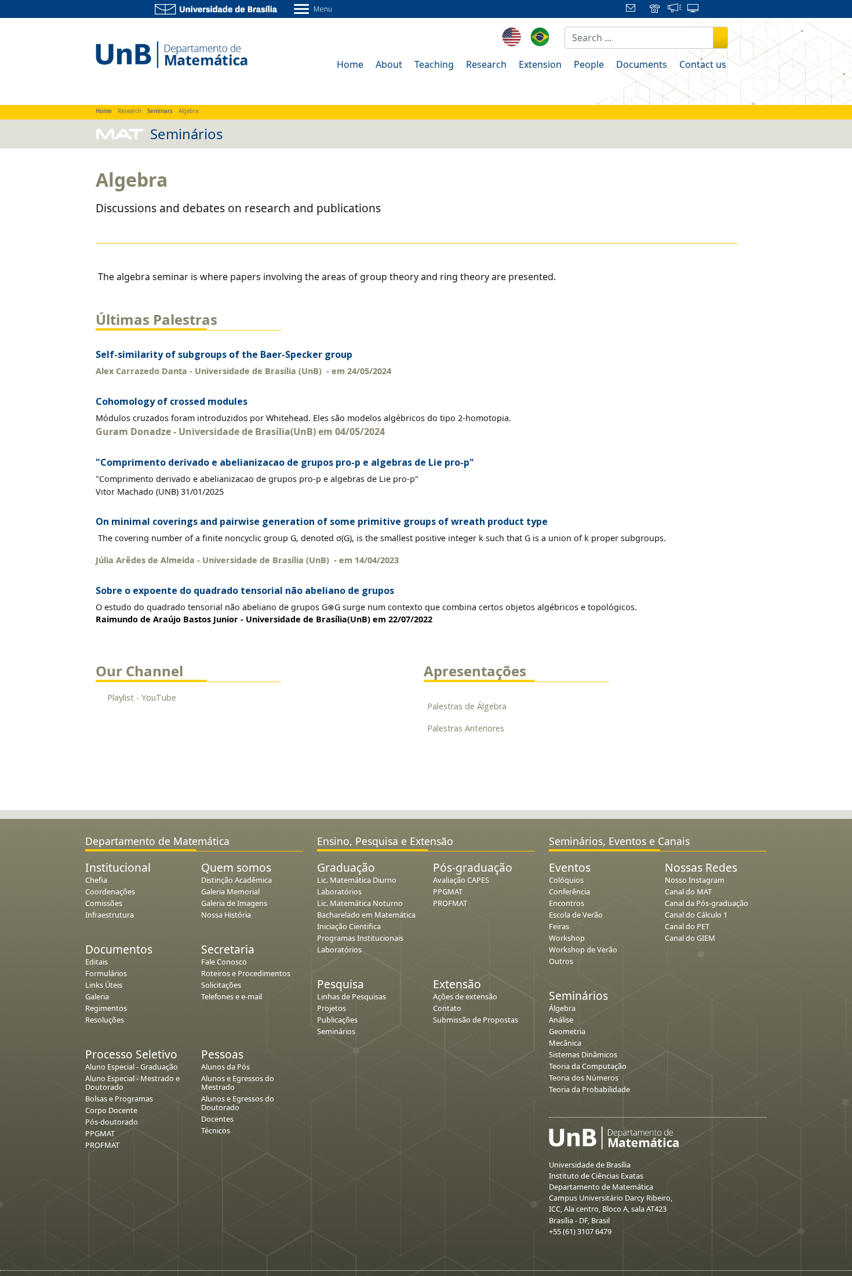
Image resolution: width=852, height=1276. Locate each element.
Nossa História (226, 914)
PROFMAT (102, 1145)
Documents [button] (641, 64)
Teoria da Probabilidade (589, 1089)
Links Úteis (103, 985)
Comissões (103, 903)
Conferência (569, 891)
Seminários (336, 1031)
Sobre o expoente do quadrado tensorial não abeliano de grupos (245, 590)
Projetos (331, 1008)
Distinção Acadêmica (236, 880)
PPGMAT (100, 1133)
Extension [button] (540, 64)
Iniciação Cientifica (349, 926)
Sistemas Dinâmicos (583, 1054)
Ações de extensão (465, 996)
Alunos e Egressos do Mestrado (237, 1082)
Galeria (97, 996)
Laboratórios (339, 891)
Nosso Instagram (694, 880)
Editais (96, 961)
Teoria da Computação (588, 1066)
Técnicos (215, 1130)
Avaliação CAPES (461, 880)
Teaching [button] (434, 64)
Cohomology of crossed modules (171, 401)
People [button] (589, 64)
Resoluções (104, 1019)
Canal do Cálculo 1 (696, 914)
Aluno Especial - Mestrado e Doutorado (132, 1082)
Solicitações (221, 985)
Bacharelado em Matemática (366, 914)
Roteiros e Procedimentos (245, 973)
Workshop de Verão (583, 949)
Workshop (567, 938)
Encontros (566, 903)
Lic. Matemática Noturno (360, 903)
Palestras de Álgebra (467, 706)
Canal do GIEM (690, 938)
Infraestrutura (109, 914)
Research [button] (486, 64)
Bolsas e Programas (119, 1098)
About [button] (389, 64)
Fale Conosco (224, 961)
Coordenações (110, 891)
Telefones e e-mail (231, 996)
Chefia (96, 880)
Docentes (217, 1119)
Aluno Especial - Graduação (131, 1066)
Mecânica (565, 1043)
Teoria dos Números (583, 1077)
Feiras (559, 926)
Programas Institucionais (360, 938)
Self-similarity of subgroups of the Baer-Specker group (224, 354)
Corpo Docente (111, 1110)
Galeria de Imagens (234, 903)
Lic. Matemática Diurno (356, 880)
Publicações (337, 1019)
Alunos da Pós (225, 1066)
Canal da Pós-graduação (706, 903)
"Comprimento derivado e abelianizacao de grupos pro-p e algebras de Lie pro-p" (285, 462)
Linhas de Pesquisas (351, 996)
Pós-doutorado (111, 1121)
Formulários (106, 973)
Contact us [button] (702, 64)
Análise (561, 1019)
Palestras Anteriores (465, 728)
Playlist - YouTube (141, 697)
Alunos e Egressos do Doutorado (237, 1102)
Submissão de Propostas (475, 1019)
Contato (447, 1008)
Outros (561, 961)
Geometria (567, 1031)
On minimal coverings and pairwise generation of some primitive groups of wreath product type (322, 521)
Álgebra (562, 1008)
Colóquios (566, 880)
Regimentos (106, 1008)
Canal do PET (687, 926)
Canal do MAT (688, 891)
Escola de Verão (576, 914)
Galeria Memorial (230, 891)
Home (350, 64)
